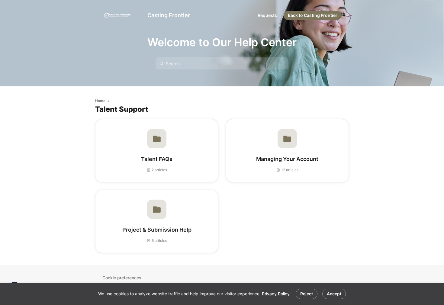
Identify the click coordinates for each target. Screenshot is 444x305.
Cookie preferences (121, 277)
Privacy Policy (276, 293)
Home (100, 100)
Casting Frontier (168, 15)
